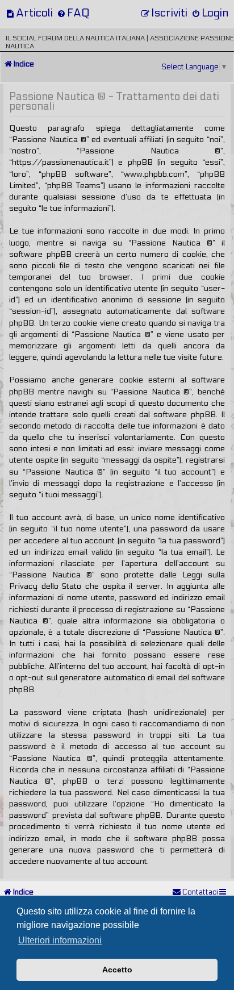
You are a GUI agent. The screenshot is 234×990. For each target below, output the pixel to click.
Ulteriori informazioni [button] (60, 940)
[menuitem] (29, 12)
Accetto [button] (117, 969)
